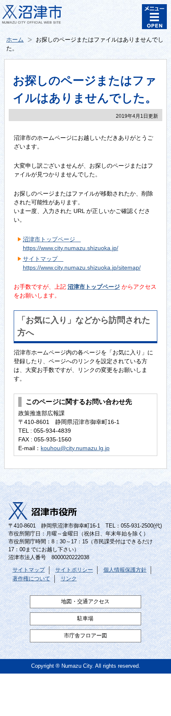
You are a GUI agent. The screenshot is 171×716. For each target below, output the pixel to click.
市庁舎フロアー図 (85, 636)
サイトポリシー (74, 570)
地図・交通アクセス (85, 602)
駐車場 (85, 619)
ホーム (15, 39)
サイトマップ (28, 570)
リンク (69, 579)
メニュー (154, 16)
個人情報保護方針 (125, 570)
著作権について (31, 579)
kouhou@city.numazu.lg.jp (75, 448)
